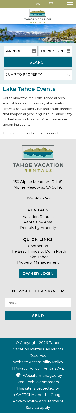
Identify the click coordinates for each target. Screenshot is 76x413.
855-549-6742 (38, 198)
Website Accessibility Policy (38, 362)
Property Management (38, 262)
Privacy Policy (27, 368)
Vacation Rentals (38, 217)
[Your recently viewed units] (38, 4)
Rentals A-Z (53, 368)
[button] (70, 4)
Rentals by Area (38, 222)
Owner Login (38, 273)
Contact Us (38, 246)
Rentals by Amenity (38, 227)
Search (38, 62)
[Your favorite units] (51, 4)
